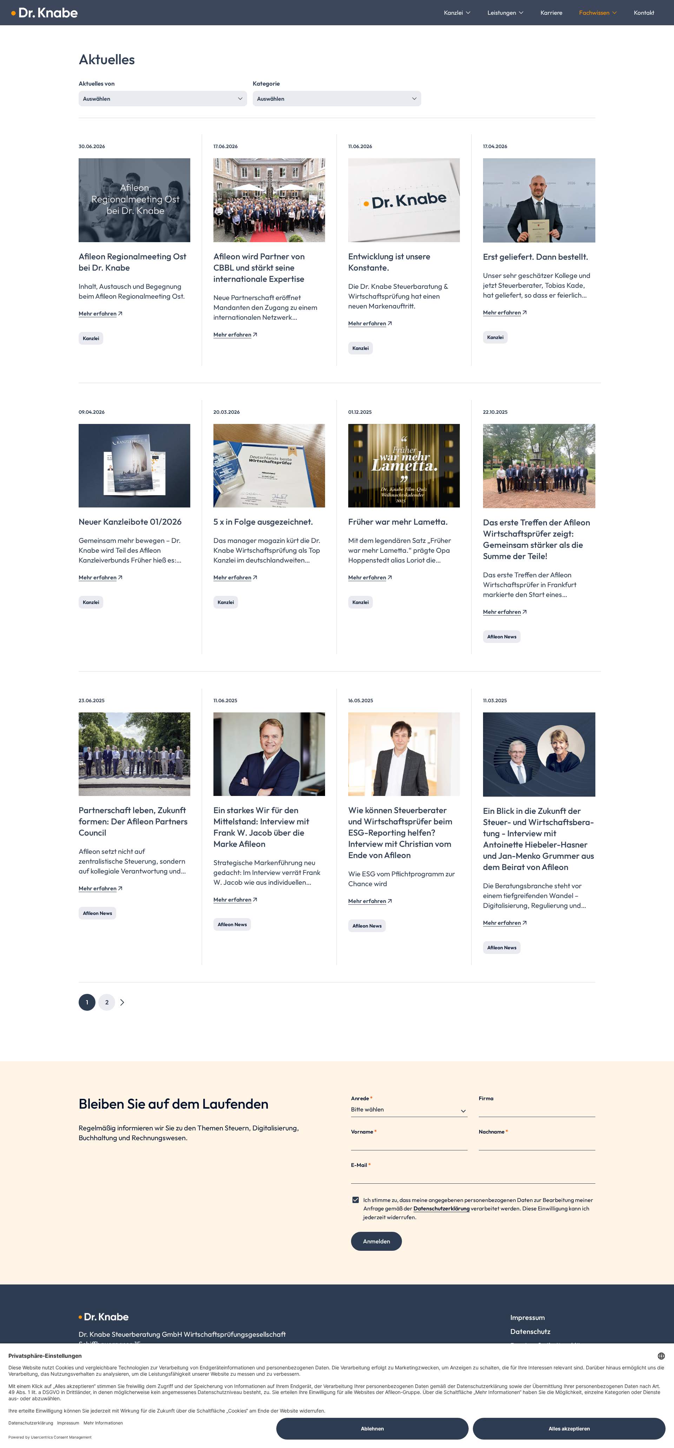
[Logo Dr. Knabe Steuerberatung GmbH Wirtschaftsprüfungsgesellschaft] (44, 12)
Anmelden (376, 1241)
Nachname (493, 1131)
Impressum (527, 1317)
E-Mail (361, 1165)
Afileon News (501, 636)
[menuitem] (457, 12)
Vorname (364, 1131)
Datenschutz (530, 1331)
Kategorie (266, 83)
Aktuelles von (97, 83)
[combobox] (163, 98)
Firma (486, 1098)
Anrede (361, 1098)
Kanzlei (91, 338)
